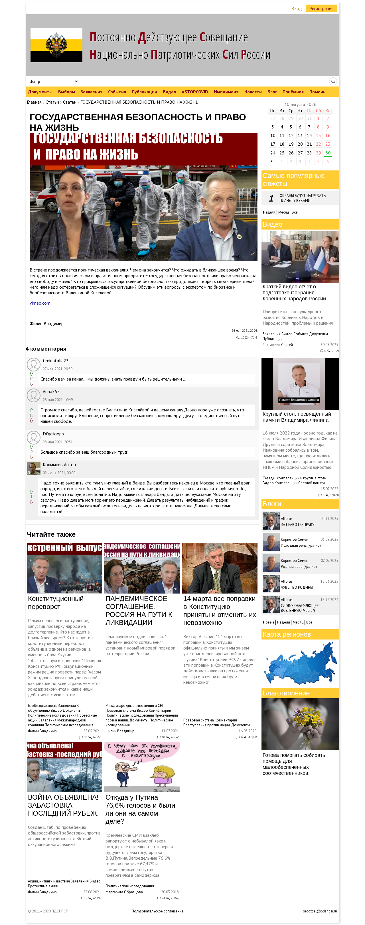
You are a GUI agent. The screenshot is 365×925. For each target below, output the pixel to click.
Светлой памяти (311, 482)
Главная (34, 102)
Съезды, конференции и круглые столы (295, 478)
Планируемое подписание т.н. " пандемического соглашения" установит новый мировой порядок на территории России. (140, 645)
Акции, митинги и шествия (49, 881)
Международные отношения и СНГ (135, 705)
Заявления (91, 91)
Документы (40, 91)
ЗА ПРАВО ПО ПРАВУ (297, 524)
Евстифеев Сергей (278, 344)
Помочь (317, 91)
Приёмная (293, 91)
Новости (253, 91)
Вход (296, 8)
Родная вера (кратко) (299, 566)
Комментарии (160, 710)
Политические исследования (52, 715)
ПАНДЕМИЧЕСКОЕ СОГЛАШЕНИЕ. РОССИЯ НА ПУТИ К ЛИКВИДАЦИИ (139, 610)
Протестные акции (43, 886)
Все (295, 212)
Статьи (52, 102)
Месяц (283, 212)
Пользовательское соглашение (158, 911)
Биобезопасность (42, 705)
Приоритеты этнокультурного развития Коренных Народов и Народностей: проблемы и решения (298, 317)
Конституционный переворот (56, 602)
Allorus (287, 518)
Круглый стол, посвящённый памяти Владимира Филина (297, 417)
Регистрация (321, 8)
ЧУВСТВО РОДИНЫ (297, 587)
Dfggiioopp (53, 434)
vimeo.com (40, 303)
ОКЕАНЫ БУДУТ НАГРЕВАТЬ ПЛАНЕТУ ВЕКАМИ (303, 198)
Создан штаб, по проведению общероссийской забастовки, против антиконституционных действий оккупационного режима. (64, 835)
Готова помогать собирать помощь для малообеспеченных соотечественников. (294, 764)
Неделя (283, 622)
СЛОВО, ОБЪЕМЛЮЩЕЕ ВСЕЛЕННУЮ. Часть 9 (300, 608)
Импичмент (226, 91)
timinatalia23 (56, 360)
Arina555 (51, 391)
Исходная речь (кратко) (301, 545)
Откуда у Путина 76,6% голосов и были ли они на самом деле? (140, 809)
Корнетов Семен (294, 539)
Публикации (144, 91)
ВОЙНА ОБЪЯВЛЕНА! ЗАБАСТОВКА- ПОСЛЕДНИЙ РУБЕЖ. (63, 805)
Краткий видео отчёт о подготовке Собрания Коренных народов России (294, 292)
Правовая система (121, 710)
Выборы (66, 91)
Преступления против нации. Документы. (142, 718)
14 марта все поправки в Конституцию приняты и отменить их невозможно (219, 610)
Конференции (286, 482)
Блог (272, 91)
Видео (169, 91)
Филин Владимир (47, 323)
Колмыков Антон (59, 464)
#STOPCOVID (195, 91)
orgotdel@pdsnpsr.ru (320, 911)
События (117, 91)
